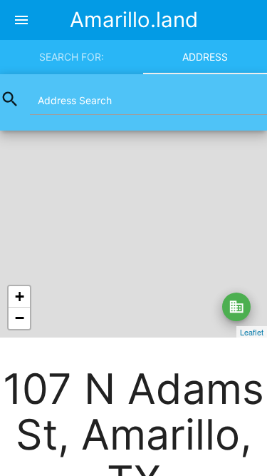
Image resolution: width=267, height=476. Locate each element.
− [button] (19, 318)
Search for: (71, 57)
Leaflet (251, 332)
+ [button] (19, 296)
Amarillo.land (134, 19)
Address (205, 57)
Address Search (75, 100)
